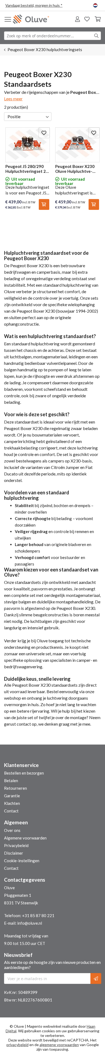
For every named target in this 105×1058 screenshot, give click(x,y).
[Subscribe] (95, 978)
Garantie (12, 795)
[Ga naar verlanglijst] (87, 19)
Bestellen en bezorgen (24, 773)
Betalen (11, 780)
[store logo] (31, 19)
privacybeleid (17, 1044)
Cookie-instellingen (21, 860)
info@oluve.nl (29, 923)
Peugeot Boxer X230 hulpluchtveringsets (45, 49)
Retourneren (15, 788)
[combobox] (52, 35)
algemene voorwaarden (59, 1044)
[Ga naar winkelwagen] (97, 19)
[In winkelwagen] (44, 204)
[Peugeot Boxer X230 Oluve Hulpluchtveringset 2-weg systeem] (77, 144)
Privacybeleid (16, 845)
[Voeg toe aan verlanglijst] (44, 132)
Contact (11, 810)
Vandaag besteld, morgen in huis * (33, 5)
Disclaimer (13, 853)
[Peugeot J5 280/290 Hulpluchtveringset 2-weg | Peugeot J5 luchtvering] (27, 144)
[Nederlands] (96, 5)
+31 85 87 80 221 (38, 915)
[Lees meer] (13, 98)
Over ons (12, 830)
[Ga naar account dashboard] (77, 19)
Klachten (12, 803)
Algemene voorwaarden (25, 837)
